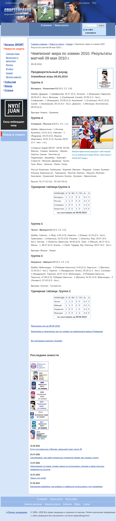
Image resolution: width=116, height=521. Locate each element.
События (10, 82)
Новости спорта (57, 44)
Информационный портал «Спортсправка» (18, 12)
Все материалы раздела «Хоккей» (46, 341)
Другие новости (13, 77)
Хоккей (69, 44)
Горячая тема (12, 54)
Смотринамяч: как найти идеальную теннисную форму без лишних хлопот (64, 458)
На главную (84, 3)
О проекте (46, 25)
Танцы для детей (38, 478)
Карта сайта (71, 499)
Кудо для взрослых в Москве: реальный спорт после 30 (56, 449)
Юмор (8, 86)
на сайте (89, 30)
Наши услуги (62, 25)
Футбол (9, 69)
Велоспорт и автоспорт (12, 59)
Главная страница (39, 44)
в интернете (90, 33)
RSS (94, 3)
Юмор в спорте (14, 134)
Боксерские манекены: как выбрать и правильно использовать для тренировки (66, 486)
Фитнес (9, 65)
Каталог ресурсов (33, 504)
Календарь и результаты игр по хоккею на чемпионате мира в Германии (67, 331)
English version (12, 3)
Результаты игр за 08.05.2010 (45, 326)
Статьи (9, 90)
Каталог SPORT (14, 44)
